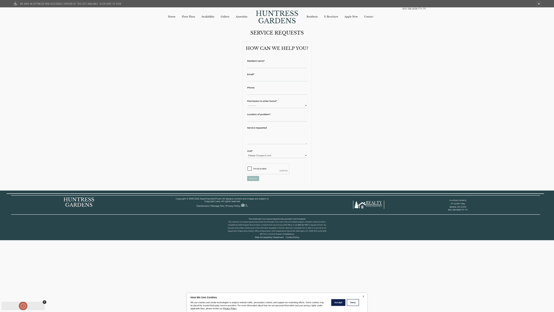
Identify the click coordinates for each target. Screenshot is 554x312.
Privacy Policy (233, 206)
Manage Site (217, 206)
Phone (250, 88)
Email (250, 74)
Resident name (256, 61)
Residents (312, 16)
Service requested (257, 128)
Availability (207, 16)
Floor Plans (188, 16)
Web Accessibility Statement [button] (269, 237)
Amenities (241, 16)
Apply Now (351, 16)
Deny (353, 302)
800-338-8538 (414, 9)
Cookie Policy (292, 237)
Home (171, 16)
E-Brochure (331, 16)
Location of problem (259, 114)
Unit (250, 151)
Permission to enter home (262, 101)
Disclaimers (202, 206)
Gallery (225, 16)
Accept (338, 302)
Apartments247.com (211, 199)
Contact (368, 16)
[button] (539, 3)
